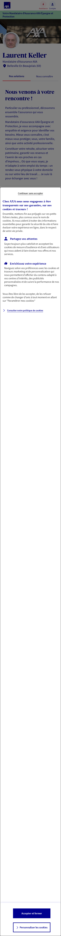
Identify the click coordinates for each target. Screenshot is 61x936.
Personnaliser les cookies (33, 927)
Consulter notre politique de (25, 310)
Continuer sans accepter (30, 193)
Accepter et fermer (31, 913)
